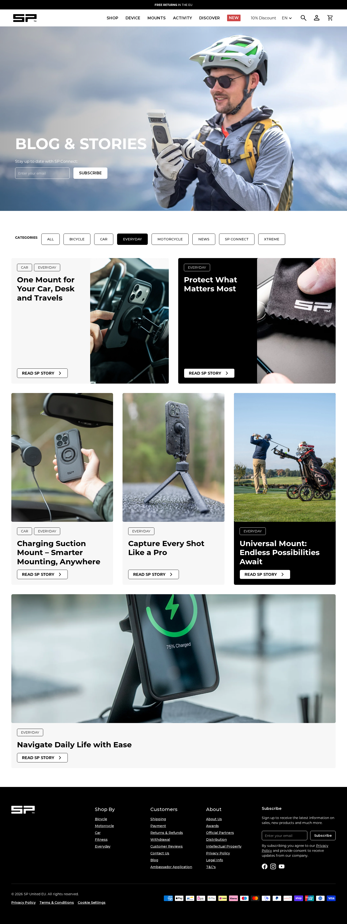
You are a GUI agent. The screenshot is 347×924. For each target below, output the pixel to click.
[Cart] (330, 18)
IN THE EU (173, 5)
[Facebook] (264, 866)
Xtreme (271, 239)
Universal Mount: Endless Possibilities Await (280, 552)
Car (103, 239)
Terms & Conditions (56, 902)
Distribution (216, 839)
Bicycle (77, 239)
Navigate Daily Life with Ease (74, 744)
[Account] (316, 18)
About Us (214, 819)
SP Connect (237, 239)
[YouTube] (281, 866)
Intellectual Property (223, 846)
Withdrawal (160, 839)
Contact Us (159, 853)
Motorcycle (170, 239)
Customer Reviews (166, 846)
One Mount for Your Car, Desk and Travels (46, 288)
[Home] (24, 18)
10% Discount (263, 17)
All (50, 239)
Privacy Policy (218, 853)
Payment (158, 826)
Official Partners (220, 833)
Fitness (101, 839)
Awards (212, 826)
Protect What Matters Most (210, 283)
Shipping (158, 819)
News (203, 239)
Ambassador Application (171, 867)
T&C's (211, 867)
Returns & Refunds (166, 833)
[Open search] (303, 18)
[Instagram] (273, 866)
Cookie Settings (92, 902)
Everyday (132, 239)
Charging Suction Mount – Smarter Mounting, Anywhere (58, 552)
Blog (154, 860)
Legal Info (214, 860)
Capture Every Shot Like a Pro (166, 547)
